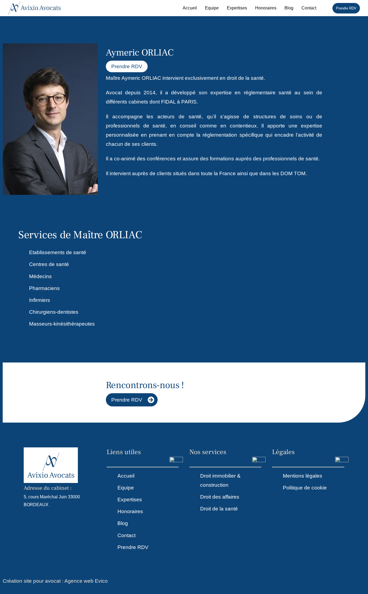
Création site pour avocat (32, 581)
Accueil (190, 8)
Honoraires (265, 8)
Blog (288, 8)
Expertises (237, 8)
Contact (308, 8)
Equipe (212, 8)
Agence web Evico (86, 581)
